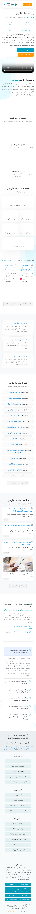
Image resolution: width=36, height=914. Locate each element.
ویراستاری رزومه (18, 800)
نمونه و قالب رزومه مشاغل (18, 839)
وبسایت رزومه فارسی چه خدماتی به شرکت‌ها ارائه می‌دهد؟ (18, 699)
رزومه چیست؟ (18, 761)
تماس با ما (11, 895)
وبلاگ (11, 888)
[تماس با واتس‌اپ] (10, 747)
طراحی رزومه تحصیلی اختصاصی (18, 782)
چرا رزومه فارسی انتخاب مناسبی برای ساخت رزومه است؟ (19, 651)
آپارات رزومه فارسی (24, 899)
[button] (32, 280)
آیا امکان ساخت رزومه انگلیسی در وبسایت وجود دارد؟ (18, 707)
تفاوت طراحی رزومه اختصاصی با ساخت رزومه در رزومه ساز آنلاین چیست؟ (18, 717)
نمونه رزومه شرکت (11, 304)
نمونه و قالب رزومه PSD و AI (18, 829)
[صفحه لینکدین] (11, 749)
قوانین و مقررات (11, 892)
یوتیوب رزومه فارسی (11, 899)
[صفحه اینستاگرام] (25, 747)
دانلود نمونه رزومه (26, 54)
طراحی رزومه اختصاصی (18, 356)
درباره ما (24, 895)
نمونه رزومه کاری (25, 304)
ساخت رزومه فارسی (18, 766)
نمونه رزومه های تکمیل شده (18, 483)
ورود (24, 888)
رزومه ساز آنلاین (25, 13)
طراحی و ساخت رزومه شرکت (18, 811)
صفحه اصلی (24, 884)
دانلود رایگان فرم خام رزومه (18, 805)
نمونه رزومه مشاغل (19, 339)
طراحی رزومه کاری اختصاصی (18, 777)
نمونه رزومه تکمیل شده (18, 850)
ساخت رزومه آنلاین (26, 50)
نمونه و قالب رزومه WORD (18, 834)
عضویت (11, 884)
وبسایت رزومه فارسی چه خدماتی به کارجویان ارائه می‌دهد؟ (18, 691)
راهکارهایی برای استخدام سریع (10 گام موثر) (22, 633)
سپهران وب (12, 912)
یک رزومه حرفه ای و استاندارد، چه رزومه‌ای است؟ (18, 682)
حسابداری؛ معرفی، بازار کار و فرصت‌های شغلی (22, 627)
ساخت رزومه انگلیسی (18, 771)
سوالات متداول (24, 892)
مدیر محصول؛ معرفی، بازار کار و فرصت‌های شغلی (18, 610)
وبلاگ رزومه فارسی (18, 586)
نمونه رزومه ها (7, 261)
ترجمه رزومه (18, 795)
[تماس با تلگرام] (24, 749)
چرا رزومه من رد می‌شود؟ (26, 638)
